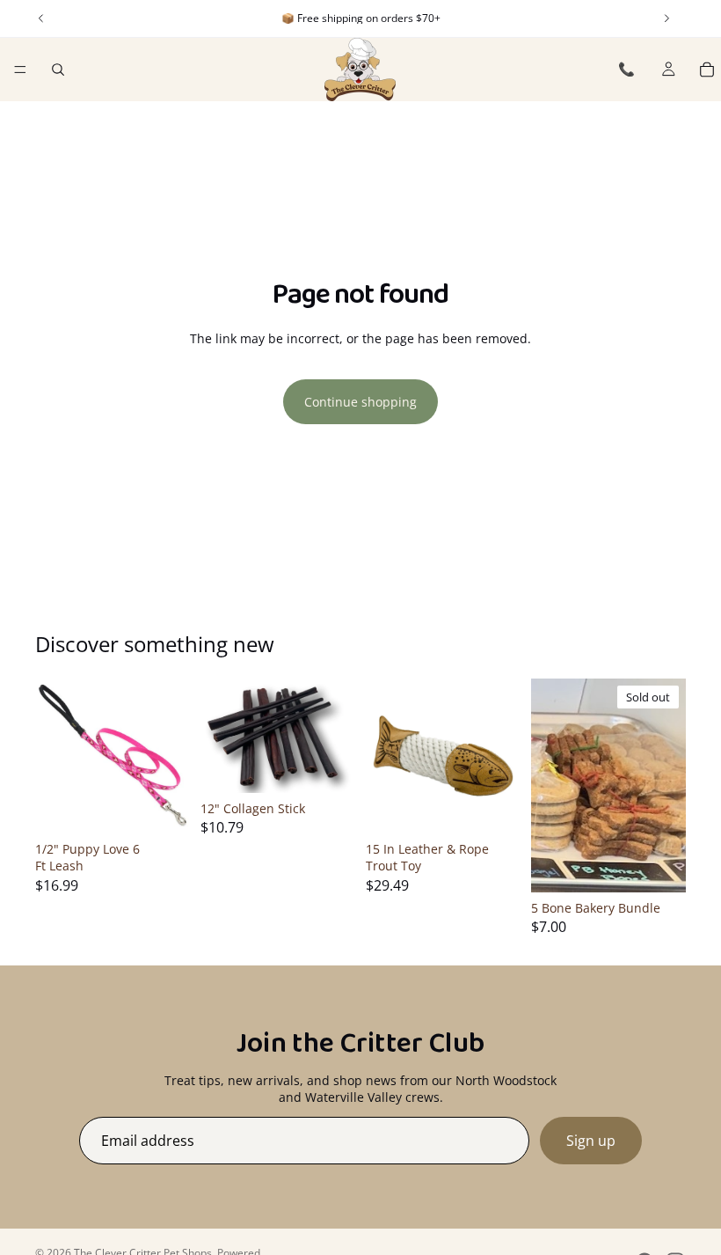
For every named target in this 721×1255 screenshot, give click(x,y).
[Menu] (20, 69)
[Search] (58, 69)
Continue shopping (360, 401)
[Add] (162, 806)
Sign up (590, 1140)
